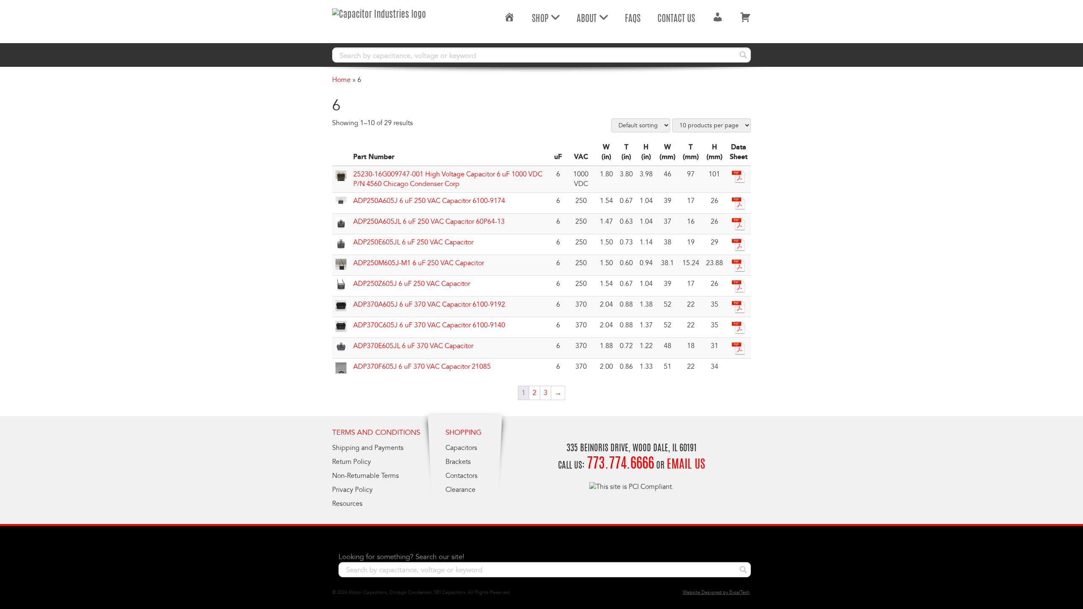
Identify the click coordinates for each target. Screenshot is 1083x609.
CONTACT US (676, 19)
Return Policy (351, 462)
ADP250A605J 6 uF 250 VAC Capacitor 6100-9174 (429, 201)
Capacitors (461, 448)
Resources (347, 503)
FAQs (632, 19)
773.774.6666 (620, 465)
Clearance (460, 490)
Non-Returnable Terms (365, 476)
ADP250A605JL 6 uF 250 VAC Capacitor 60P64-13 (429, 221)
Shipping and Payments (368, 448)
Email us (686, 465)
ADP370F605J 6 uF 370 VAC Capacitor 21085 (422, 366)
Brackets (458, 462)
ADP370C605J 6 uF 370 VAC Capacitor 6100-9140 (429, 325)
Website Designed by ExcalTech (716, 592)
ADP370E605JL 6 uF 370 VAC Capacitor (413, 346)
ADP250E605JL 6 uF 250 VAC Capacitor (413, 242)
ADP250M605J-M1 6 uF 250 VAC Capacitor (418, 263)
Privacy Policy (352, 490)
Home (341, 80)
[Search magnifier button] (743, 55)
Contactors (461, 476)
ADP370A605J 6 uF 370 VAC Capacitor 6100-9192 (429, 304)
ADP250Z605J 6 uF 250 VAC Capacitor (411, 284)
